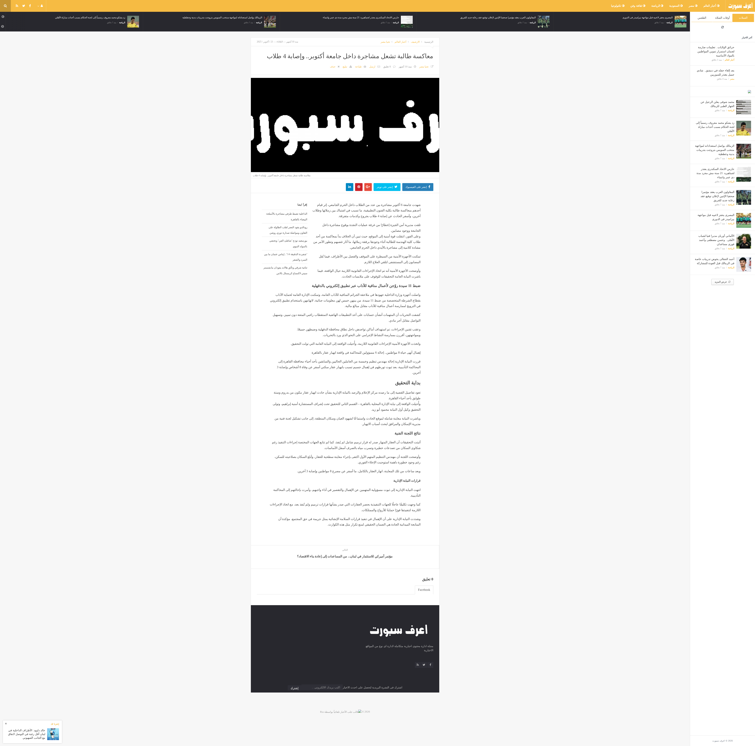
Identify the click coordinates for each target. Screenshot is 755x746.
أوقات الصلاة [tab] (722, 17)
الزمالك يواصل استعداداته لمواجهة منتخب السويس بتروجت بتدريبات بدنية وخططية (714, 150)
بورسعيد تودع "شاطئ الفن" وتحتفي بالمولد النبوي (288, 243)
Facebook (424, 589)
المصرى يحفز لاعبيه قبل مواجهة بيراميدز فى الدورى (555, 17)
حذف (332, 66)
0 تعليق (387, 66)
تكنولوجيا (616, 5)
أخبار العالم (710, 5)
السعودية (674, 5)
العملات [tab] (743, 17)
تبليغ (345, 66)
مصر (692, 5)
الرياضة (656, 5)
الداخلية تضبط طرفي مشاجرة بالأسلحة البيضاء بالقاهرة (286, 216)
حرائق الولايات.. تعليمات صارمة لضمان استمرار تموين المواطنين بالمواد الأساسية (715, 51)
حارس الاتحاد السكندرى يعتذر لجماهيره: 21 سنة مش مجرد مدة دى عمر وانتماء (715, 173)
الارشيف (415, 41)
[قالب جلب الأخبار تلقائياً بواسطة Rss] (340, 711)
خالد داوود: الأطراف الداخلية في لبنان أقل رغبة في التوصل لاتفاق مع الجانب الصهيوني (26, 734)
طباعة (358, 66)
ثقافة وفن (636, 5)
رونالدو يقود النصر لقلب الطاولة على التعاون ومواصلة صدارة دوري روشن (288, 230)
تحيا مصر (385, 41)
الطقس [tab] (702, 17)
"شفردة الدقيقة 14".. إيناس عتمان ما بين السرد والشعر (285, 257)
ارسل (372, 66)
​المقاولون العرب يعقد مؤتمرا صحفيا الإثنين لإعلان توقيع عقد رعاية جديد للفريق (717, 196)
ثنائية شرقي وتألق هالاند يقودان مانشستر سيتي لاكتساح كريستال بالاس (285, 270)
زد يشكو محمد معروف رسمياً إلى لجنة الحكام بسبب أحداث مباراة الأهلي (715, 127)
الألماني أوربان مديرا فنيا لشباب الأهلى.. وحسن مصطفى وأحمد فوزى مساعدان (716, 240)
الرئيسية (428, 41)
